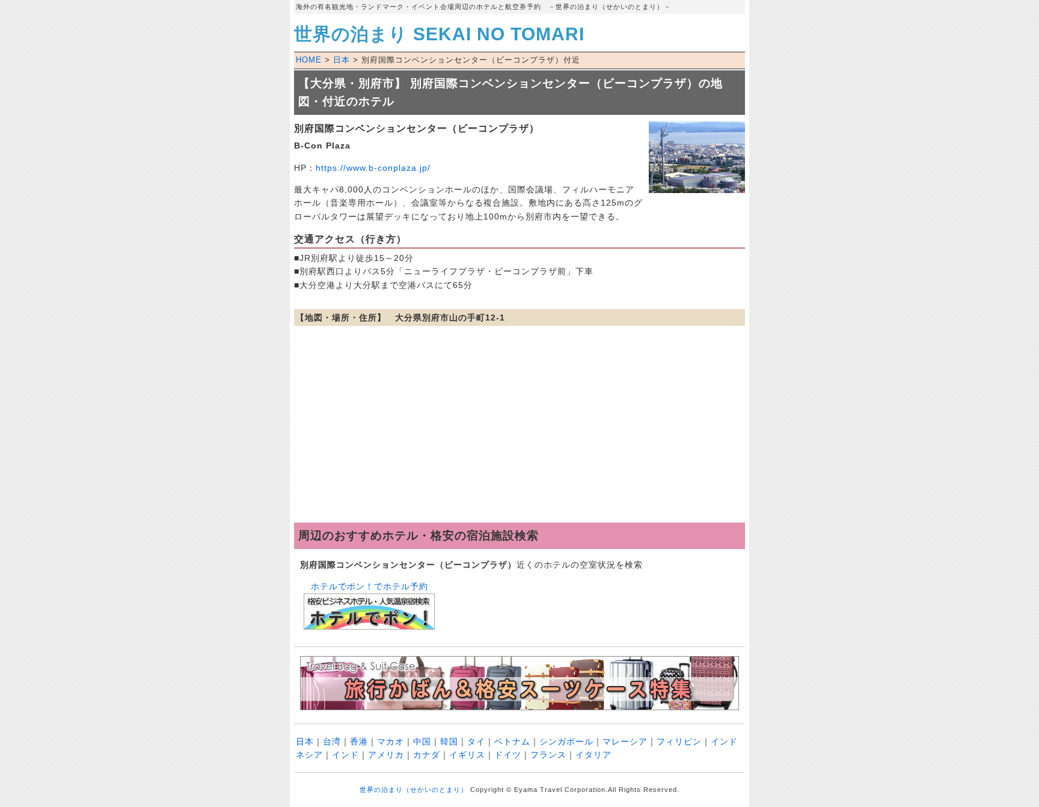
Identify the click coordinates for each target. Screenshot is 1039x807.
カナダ (426, 754)
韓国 (449, 741)
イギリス (467, 754)
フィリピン (679, 741)
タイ (476, 741)
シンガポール (566, 741)
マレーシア (625, 741)
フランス (548, 754)
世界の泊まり (439, 34)
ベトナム (512, 741)
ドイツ (507, 754)
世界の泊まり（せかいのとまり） (414, 789)
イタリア (593, 754)
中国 (422, 741)
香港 (359, 741)
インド (345, 754)
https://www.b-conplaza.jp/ (373, 168)
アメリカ (386, 754)
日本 (341, 59)
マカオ (390, 741)
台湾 (332, 741)
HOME (309, 59)
